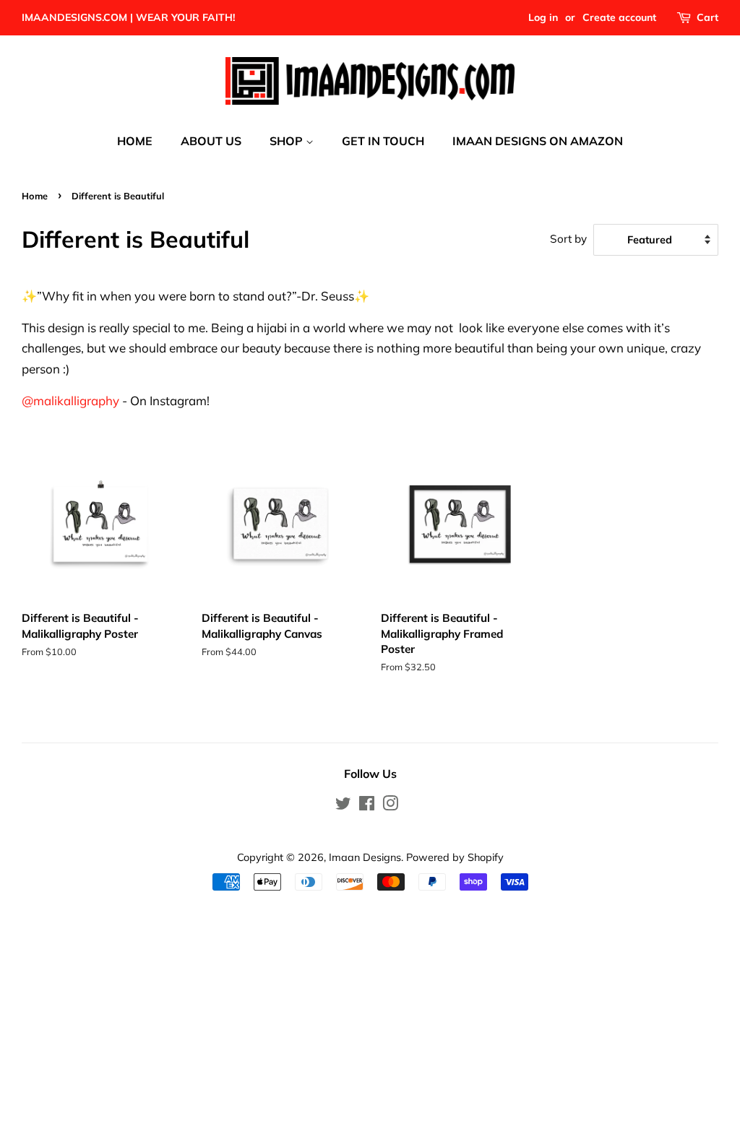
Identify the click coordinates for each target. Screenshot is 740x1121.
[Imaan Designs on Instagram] (390, 806)
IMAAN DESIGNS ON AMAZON (537, 141)
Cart (707, 17)
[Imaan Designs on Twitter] (343, 806)
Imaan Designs (365, 857)
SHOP (288, 141)
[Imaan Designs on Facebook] (366, 806)
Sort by (568, 239)
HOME (134, 141)
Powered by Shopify (455, 857)
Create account (619, 17)
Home (35, 196)
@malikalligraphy (70, 400)
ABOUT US (211, 141)
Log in (543, 17)
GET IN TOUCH (383, 141)
